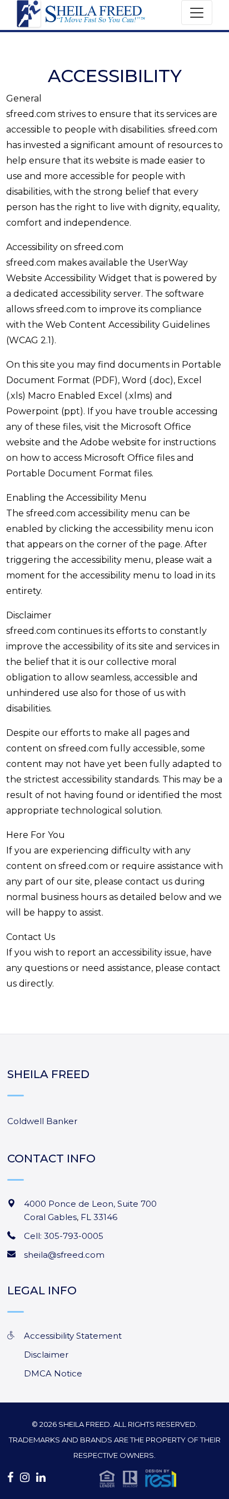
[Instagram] (24, 1477)
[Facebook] (10, 1477)
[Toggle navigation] (196, 12)
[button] (137, 1477)
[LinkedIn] (41, 1477)
